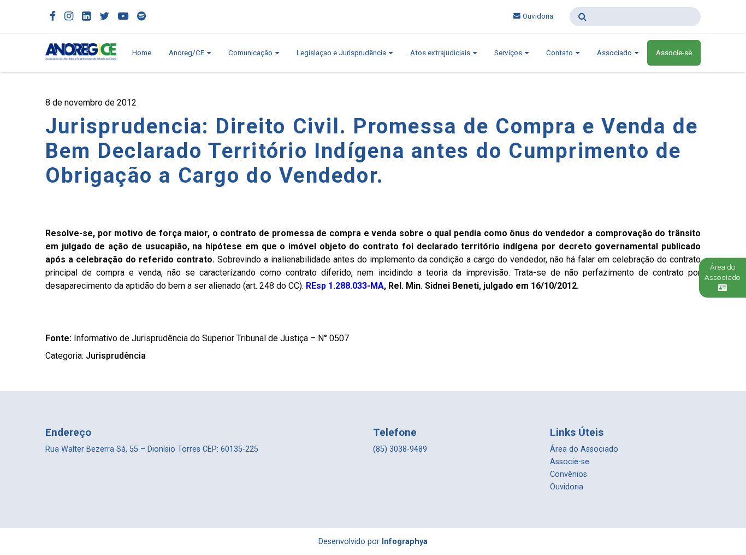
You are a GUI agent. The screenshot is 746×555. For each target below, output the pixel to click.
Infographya (405, 541)
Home (141, 53)
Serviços (509, 53)
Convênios (568, 474)
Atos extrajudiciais (441, 53)
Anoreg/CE (187, 53)
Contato (560, 53)
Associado (615, 53)
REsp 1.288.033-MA (345, 286)
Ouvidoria (538, 16)
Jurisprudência (116, 355)
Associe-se (674, 53)
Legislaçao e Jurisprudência (342, 53)
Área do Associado (584, 449)
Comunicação (251, 53)
